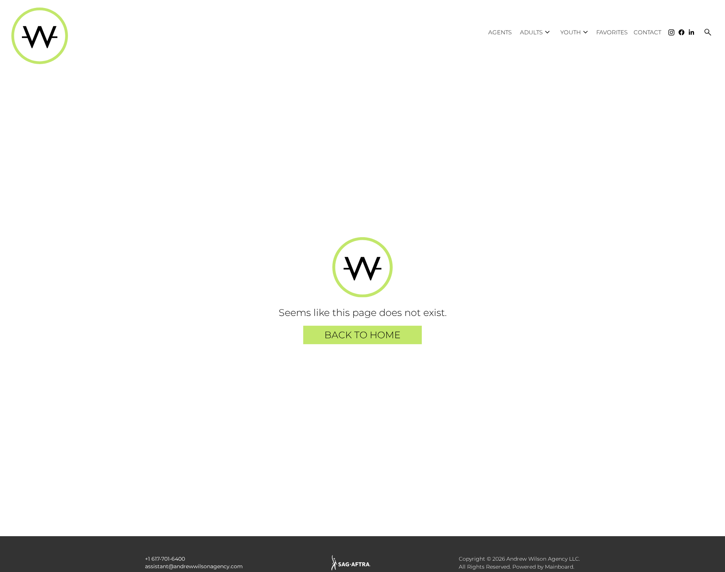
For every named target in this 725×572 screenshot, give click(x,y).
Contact (647, 32)
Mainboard (559, 566)
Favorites (612, 32)
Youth (575, 32)
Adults (536, 32)
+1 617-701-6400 (165, 558)
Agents (500, 32)
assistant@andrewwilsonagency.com (194, 566)
